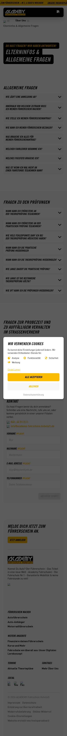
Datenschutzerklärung (33, 394)
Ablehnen (33, 386)
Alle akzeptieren (33, 377)
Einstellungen (14, 369)
